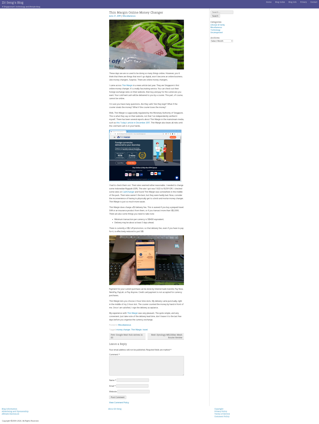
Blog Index (280, 2)
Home (269, 2)
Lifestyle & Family (217, 25)
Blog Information (9, 409)
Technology (215, 30)
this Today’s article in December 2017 (133, 122)
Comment (114, 354)
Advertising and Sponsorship (15, 411)
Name (112, 380)
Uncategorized (216, 32)
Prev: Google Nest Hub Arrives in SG (127, 336)
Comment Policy (221, 416)
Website (113, 391)
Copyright (218, 409)
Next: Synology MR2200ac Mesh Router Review (166, 336)
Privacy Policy (220, 411)
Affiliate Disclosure (10, 414)
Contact (313, 2)
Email (112, 386)
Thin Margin (127, 85)
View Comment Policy (119, 402)
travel (145, 329)
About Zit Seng (114, 409)
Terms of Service (222, 414)
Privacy (303, 2)
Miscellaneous (129, 16)
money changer (123, 329)
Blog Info (292, 2)
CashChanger (128, 192)
